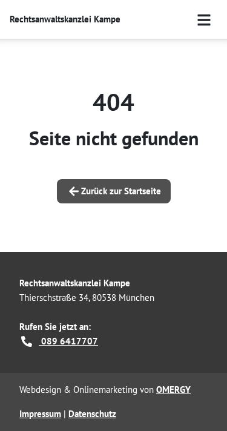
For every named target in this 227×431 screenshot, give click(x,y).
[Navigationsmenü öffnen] (204, 19)
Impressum (40, 413)
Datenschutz (92, 413)
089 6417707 (68, 341)
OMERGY (173, 389)
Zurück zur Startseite (121, 191)
